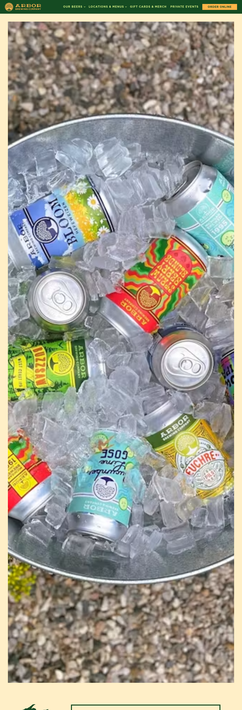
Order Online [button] (220, 6)
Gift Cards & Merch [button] (148, 6)
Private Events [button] (184, 6)
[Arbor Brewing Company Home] (23, 7)
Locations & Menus (108, 6)
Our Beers (74, 6)
